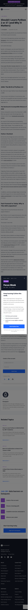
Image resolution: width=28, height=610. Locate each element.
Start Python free (14, 326)
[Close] (24, 278)
